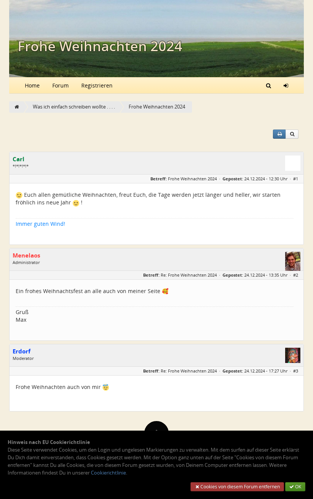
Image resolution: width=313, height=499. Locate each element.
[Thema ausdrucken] (279, 134)
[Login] (286, 85)
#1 (295, 178)
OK (297, 486)
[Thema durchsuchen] (292, 134)
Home (32, 85)
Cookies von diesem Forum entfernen (239, 486)
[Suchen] (269, 85)
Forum (60, 85)
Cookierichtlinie (108, 473)
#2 (295, 275)
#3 (295, 371)
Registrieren (97, 85)
